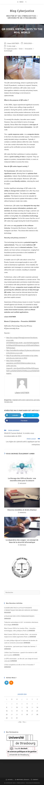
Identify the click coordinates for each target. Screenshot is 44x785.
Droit (21, 49)
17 (17, 711)
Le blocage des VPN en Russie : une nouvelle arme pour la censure (22, 479)
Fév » (24, 722)
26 (27, 714)
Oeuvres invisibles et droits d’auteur (22, 510)
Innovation (28, 49)
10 (17, 707)
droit (24, 400)
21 (37, 711)
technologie (8, 51)
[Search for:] (25, 2)
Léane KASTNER (13, 43)
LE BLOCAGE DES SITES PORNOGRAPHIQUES (19, 616)
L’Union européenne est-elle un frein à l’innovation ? (19, 664)
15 (6, 711)
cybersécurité (16, 400)
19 (27, 711)
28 (37, 714)
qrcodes (36, 400)
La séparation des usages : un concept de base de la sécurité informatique (22, 541)
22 (6, 714)
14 (37, 707)
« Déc (19, 722)
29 (6, 718)
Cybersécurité (12, 49)
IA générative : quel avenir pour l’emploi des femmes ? (20, 646)
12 (27, 707)
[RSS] (11, 683)
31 (17, 718)
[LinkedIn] (7, 683)
